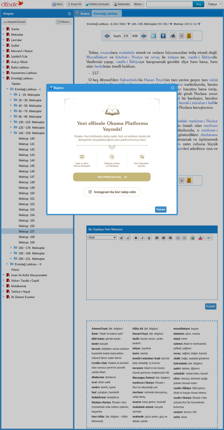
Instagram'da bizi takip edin (115, 192)
